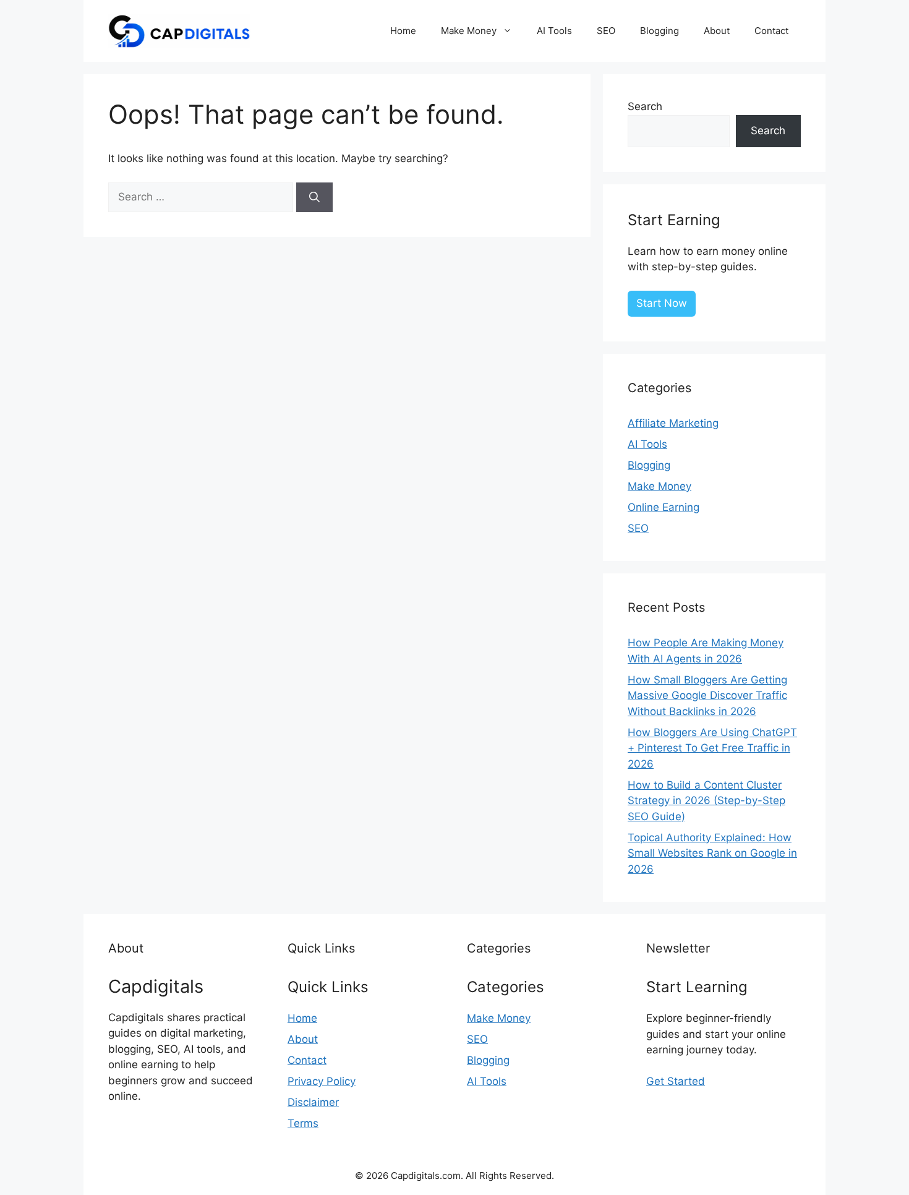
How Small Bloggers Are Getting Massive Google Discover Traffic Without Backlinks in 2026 (707, 695)
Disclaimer (313, 1102)
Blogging (659, 30)
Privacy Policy (322, 1081)
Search (645, 106)
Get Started (675, 1081)
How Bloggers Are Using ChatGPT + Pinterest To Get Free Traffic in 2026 (712, 748)
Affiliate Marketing (673, 423)
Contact (771, 30)
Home (403, 30)
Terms (303, 1123)
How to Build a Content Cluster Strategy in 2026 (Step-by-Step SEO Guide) (706, 801)
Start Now (661, 303)
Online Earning (663, 507)
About (717, 30)
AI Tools (554, 30)
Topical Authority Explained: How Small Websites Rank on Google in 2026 (712, 853)
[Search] (314, 197)
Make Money (469, 30)
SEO (606, 30)
